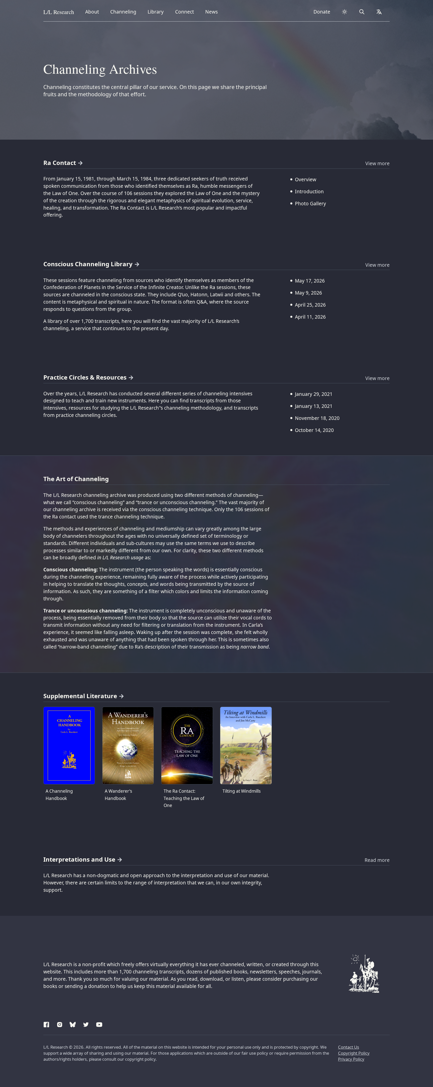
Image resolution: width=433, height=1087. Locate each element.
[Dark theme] (345, 12)
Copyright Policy (354, 1053)
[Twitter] (86, 1023)
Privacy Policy (351, 1059)
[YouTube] (99, 1023)
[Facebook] (46, 1023)
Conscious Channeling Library (88, 264)
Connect (185, 11)
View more (377, 163)
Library (157, 11)
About (94, 11)
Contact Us (348, 1047)
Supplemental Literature (80, 696)
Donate (321, 11)
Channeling (123, 11)
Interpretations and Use (79, 859)
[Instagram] (60, 1023)
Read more (377, 860)
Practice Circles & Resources (85, 377)
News (213, 11)
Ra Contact (59, 162)
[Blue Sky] (73, 1023)
